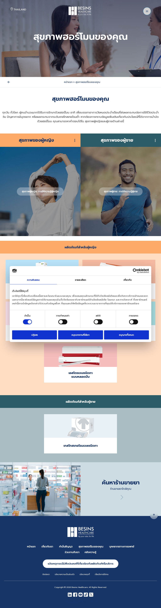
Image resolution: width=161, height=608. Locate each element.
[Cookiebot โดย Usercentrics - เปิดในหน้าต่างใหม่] (135, 270)
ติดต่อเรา (46, 574)
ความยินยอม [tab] (33, 280)
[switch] (62, 321)
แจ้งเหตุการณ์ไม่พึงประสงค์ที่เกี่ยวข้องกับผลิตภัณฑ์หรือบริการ (80, 564)
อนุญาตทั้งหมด (126, 335)
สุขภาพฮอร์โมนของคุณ (91, 546)
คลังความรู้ (90, 552)
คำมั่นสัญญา (66, 546)
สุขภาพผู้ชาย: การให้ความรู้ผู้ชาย (121, 191)
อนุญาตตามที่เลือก (81, 335)
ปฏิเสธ (34, 335)
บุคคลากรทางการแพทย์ (121, 546)
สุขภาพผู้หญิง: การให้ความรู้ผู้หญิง (40, 191)
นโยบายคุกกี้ (85, 574)
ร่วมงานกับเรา (72, 552)
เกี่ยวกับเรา (47, 546)
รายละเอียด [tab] (80, 280)
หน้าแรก (31, 546)
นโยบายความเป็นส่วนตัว (65, 574)
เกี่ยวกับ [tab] (128, 280)
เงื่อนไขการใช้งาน (101, 574)
